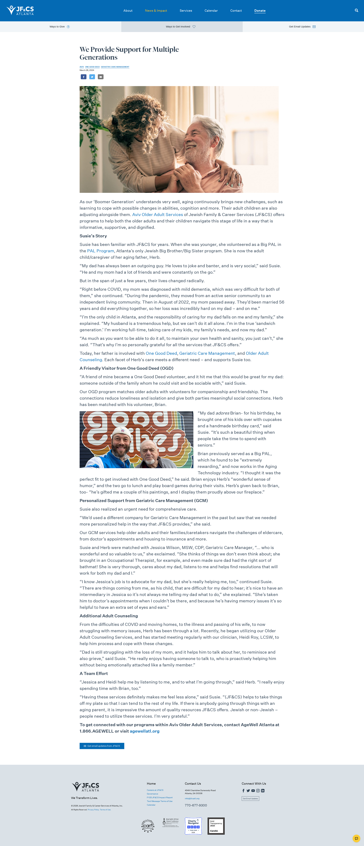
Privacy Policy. (94, 809)
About (128, 10)
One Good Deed (92, 67)
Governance (152, 793)
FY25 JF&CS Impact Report (160, 797)
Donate (260, 10)
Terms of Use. (105, 809)
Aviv (82, 67)
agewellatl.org (145, 731)
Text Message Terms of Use (159, 801)
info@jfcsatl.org (192, 798)
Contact (236, 10)
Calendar (211, 10)
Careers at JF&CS (155, 790)
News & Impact (156, 10)
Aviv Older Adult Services (157, 214)
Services (186, 10)
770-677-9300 (196, 805)
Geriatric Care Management (115, 67)
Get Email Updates (250, 798)
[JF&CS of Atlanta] (85, 794)
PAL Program (100, 250)
